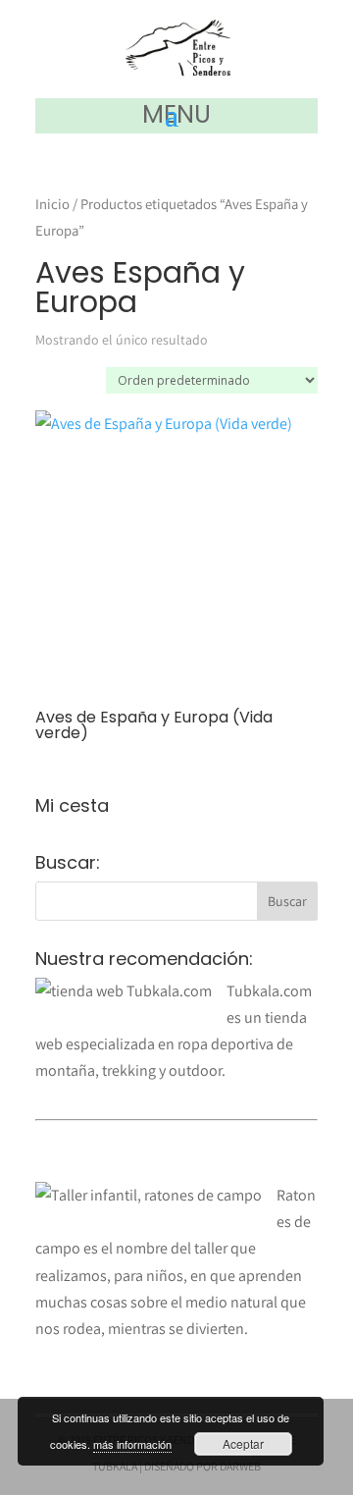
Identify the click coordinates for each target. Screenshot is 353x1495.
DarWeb (240, 1466)
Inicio (52, 203)
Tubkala (114, 1466)
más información (132, 1444)
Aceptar (243, 1443)
